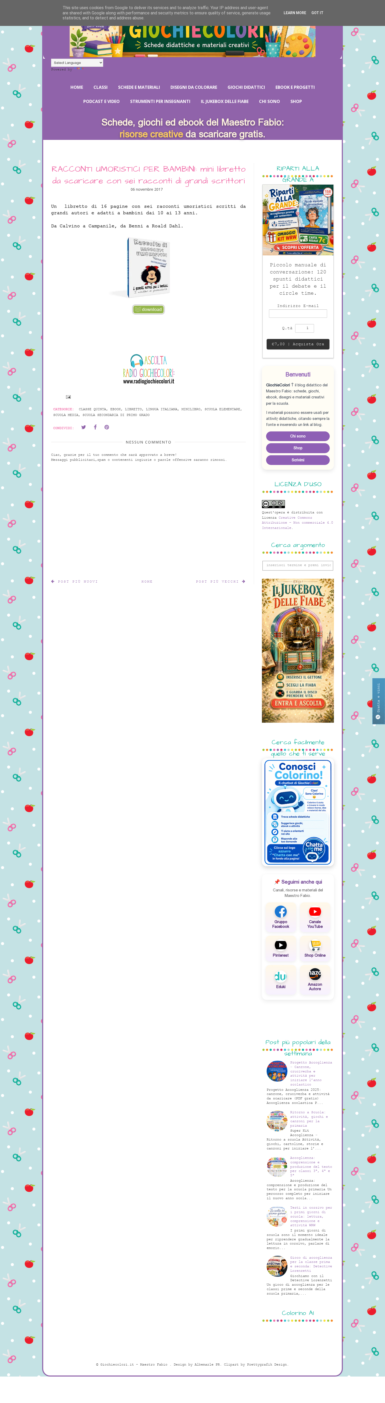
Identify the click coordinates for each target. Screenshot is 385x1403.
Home (147, 582)
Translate (94, 70)
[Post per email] (67, 397)
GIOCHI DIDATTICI (246, 87)
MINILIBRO (191, 409)
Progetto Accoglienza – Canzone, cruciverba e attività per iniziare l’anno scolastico (311, 1074)
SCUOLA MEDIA (65, 415)
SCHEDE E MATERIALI (139, 87)
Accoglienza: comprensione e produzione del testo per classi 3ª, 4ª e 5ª (311, 1166)
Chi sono (298, 436)
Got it (317, 13)
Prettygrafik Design (267, 1365)
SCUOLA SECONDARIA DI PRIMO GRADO (116, 415)
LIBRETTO (133, 409)
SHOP (296, 101)
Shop (298, 448)
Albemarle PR (207, 1365)
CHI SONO (269, 101)
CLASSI (101, 87)
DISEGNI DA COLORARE (193, 87)
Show (379, 701)
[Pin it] (106, 427)
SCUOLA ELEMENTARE (222, 409)
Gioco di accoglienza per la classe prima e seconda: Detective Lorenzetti (311, 1264)
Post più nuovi (76, 582)
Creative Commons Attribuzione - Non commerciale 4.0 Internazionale (297, 523)
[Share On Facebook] (95, 427)
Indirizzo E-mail (298, 306)
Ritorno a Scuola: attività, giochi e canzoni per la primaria (309, 1118)
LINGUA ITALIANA (161, 409)
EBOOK (115, 409)
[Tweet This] (83, 427)
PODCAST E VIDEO (101, 101)
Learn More (295, 13)
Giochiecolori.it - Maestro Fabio (134, 1365)
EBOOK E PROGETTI (295, 87)
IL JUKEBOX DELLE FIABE (225, 101)
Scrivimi (298, 460)
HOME (76, 87)
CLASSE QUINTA (92, 409)
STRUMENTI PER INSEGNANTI (160, 101)
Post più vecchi (219, 582)
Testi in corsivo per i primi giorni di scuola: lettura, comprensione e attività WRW (311, 1216)
